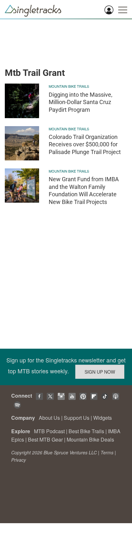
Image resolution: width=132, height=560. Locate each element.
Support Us (76, 417)
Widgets (102, 417)
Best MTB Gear (45, 439)
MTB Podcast (49, 431)
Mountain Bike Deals (90, 439)
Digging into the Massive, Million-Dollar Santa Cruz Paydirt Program (80, 102)
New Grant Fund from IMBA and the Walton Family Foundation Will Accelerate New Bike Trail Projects (84, 190)
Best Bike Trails (86, 431)
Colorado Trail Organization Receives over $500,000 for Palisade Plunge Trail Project (85, 144)
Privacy (18, 460)
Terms (107, 452)
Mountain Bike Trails (69, 86)
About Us (49, 417)
